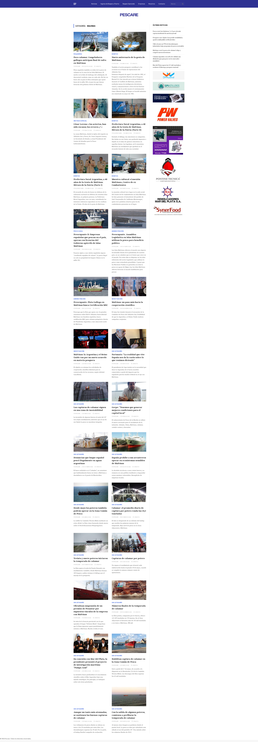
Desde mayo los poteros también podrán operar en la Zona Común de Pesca (90, 511)
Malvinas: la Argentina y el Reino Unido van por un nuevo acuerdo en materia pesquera (90, 357)
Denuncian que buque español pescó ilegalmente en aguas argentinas (89, 460)
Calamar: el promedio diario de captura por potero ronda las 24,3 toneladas (129, 511)
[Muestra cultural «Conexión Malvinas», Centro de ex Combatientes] (129, 163)
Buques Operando (129, 4)
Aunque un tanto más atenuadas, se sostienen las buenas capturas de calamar (90, 715)
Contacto (161, 4)
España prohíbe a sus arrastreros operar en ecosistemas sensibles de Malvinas (129, 460)
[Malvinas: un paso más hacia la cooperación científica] (129, 286)
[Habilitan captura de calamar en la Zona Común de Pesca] (129, 643)
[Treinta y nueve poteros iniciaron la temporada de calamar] (91, 542)
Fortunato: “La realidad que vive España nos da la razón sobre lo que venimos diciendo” (128, 357)
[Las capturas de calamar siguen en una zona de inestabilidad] (91, 391)
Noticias (94, 4)
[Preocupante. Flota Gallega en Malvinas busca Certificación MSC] (91, 286)
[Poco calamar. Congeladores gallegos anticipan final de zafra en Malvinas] (91, 41)
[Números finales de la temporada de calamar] (129, 590)
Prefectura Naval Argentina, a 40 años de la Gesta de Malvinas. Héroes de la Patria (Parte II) (128, 127)
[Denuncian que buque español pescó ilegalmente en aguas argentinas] (91, 442)
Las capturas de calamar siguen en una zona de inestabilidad (90, 409)
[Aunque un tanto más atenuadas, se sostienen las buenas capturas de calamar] (91, 696)
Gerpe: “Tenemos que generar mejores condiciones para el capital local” (127, 410)
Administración (118, 231)
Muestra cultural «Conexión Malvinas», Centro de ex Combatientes (126, 182)
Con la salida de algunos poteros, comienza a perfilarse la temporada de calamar (128, 715)
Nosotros (151, 4)
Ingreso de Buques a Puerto (109, 4)
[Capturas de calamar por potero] (129, 542)
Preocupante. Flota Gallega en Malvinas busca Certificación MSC (91, 303)
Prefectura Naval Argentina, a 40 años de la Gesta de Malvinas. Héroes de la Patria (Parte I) (90, 182)
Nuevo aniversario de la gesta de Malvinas (128, 59)
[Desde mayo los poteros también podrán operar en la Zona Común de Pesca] (91, 492)
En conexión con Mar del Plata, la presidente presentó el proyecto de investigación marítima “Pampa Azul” (90, 663)
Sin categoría (117, 351)
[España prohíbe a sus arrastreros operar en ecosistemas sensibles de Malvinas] (129, 442)
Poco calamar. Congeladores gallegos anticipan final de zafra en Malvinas (90, 60)
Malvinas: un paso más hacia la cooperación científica (127, 303)
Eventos (115, 54)
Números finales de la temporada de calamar (129, 607)
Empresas (141, 4)
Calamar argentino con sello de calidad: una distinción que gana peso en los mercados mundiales (167, 59)
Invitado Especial (80, 121)
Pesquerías (78, 54)
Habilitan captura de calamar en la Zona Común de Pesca (128, 660)
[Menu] (75, 4)
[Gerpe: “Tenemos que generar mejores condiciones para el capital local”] (129, 391)
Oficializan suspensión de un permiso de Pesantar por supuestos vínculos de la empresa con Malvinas (91, 610)
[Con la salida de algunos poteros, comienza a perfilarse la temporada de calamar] (129, 696)
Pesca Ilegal (78, 231)
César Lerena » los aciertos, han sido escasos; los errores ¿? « (90, 125)
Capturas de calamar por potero (128, 558)
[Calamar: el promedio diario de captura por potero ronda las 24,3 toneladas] (129, 492)
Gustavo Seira (118, 133)
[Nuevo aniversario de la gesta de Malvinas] (129, 41)
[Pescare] (129, 14)
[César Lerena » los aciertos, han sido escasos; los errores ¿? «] (91, 108)
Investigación (117, 299)
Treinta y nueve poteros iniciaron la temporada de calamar (91, 560)
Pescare (78, 66)
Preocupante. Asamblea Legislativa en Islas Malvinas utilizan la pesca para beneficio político (128, 238)
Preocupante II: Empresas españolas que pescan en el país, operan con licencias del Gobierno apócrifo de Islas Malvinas (90, 240)
